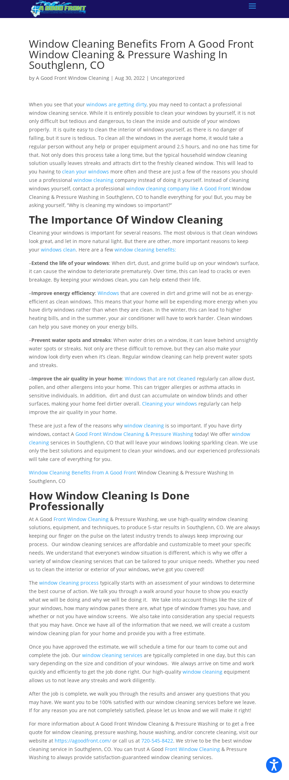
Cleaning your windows (169, 403)
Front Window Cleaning (81, 519)
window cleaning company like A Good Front (178, 188)
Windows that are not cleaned (160, 378)
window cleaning (93, 180)
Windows (108, 293)
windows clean (58, 249)
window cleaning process (69, 582)
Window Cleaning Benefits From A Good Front (82, 472)
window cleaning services (112, 655)
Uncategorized (167, 78)
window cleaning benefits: (145, 249)
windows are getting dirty (116, 104)
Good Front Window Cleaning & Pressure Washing (134, 434)
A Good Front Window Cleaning (72, 78)
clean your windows (85, 171)
